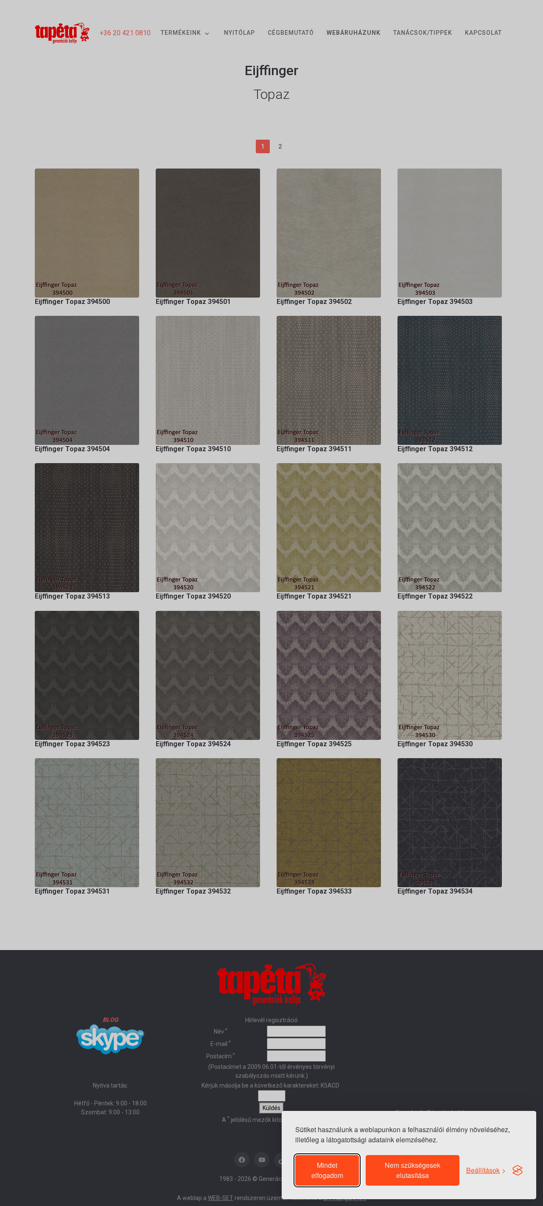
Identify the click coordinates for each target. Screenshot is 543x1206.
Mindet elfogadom (327, 1170)
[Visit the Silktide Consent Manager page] (517, 1170)
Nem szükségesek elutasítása (412, 1170)
